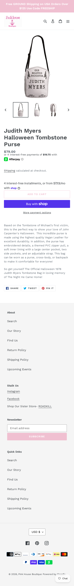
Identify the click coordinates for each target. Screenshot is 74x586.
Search (12, 321)
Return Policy (16, 350)
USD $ (36, 532)
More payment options (37, 212)
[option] (21, 109)
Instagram (13, 391)
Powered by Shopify (54, 574)
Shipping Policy (17, 359)
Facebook (13, 398)
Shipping (9, 170)
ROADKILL (45, 406)
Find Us (12, 340)
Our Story (14, 330)
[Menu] (68, 21)
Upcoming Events (19, 369)
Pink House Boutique (30, 574)
